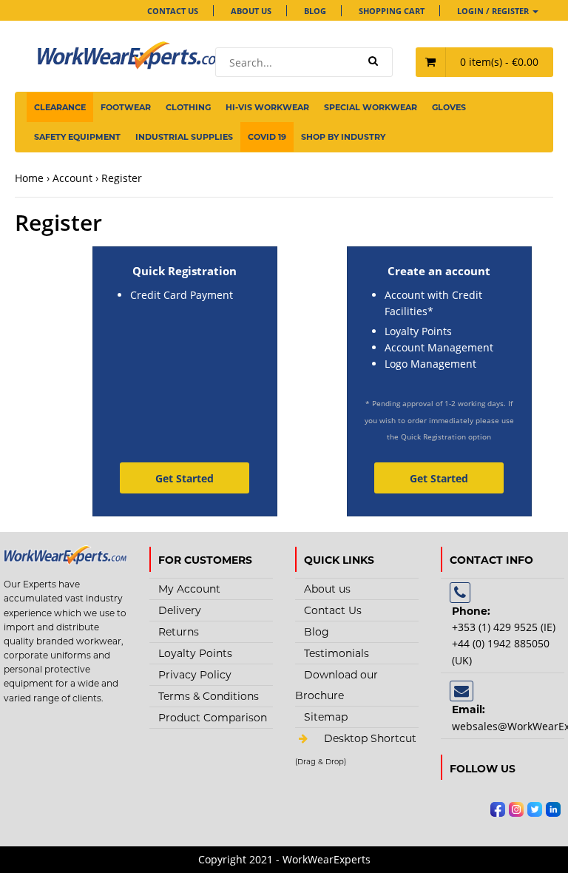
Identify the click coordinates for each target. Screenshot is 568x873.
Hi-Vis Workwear (267, 107)
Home (29, 178)
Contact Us (172, 10)
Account (72, 178)
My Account (189, 589)
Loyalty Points (195, 653)
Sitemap (326, 717)
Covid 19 (267, 137)
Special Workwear (370, 107)
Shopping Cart (392, 10)
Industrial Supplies (184, 137)
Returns (178, 631)
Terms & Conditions (208, 696)
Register (121, 178)
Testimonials (336, 653)
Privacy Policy (194, 674)
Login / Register (494, 10)
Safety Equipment (77, 137)
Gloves (449, 107)
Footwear (126, 107)
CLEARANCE (60, 107)
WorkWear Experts (357, 762)
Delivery (179, 610)
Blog (315, 10)
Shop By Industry (343, 137)
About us (251, 10)
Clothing (188, 107)
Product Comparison (212, 717)
